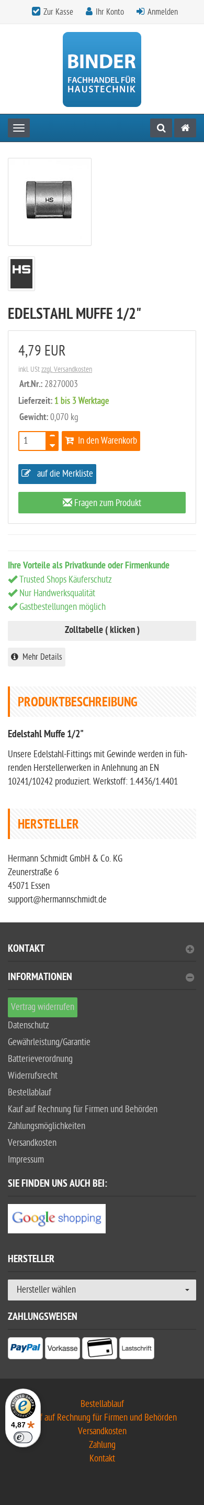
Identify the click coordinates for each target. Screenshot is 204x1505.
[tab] (102, 953)
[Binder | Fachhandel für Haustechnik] (102, 68)
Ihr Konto (110, 12)
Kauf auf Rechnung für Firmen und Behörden (82, 1109)
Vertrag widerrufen (42, 1007)
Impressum (26, 1159)
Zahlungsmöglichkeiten (46, 1126)
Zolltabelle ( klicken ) (102, 631)
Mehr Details (40, 657)
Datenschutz (28, 1025)
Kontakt (26, 949)
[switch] (23, 1437)
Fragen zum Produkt (106, 503)
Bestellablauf (29, 1092)
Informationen (40, 978)
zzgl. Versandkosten (66, 369)
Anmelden (163, 12)
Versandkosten (32, 1142)
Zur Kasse (58, 12)
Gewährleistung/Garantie (49, 1042)
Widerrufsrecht (33, 1075)
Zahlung (102, 1444)
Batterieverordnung (40, 1059)
